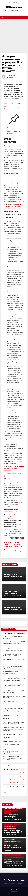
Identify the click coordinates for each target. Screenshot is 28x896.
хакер (5, 859)
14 (17, 779)
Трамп (5, 843)
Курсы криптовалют (15, 893)
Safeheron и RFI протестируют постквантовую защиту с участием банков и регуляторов (14, 678)
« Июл (4, 792)
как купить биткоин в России (12, 129)
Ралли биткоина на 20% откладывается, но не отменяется (14, 468)
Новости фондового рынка (10, 828)
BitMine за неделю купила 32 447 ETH (13, 696)
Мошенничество (7, 810)
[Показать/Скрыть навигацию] (15, 17)
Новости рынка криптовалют (10, 841)
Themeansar (14, 891)
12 (10, 779)
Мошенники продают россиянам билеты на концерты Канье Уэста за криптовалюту (13, 710)
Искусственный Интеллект (9, 826)
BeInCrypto (7, 535)
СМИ (17, 810)
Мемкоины (13, 839)
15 (20, 779)
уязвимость (21, 857)
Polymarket (7, 478)
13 (14, 779)
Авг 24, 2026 (8, 819)
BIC (10, 177)
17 (4, 782)
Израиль (13, 808)
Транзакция (15, 857)
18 (7, 782)
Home (8, 893)
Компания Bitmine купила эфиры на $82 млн (13, 609)
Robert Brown (12, 75)
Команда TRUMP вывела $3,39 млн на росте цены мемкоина (13, 576)
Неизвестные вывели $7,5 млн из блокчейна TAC (13, 863)
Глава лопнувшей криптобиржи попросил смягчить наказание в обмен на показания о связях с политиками (14, 635)
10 (4, 779)
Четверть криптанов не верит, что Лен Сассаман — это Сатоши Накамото (12, 531)
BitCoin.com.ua (14, 7)
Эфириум (9, 859)
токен (10, 857)
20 (14, 782)
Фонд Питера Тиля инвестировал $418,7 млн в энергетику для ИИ (13, 833)
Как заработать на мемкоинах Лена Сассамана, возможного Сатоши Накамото (13, 206)
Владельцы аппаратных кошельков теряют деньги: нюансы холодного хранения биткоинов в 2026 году (12, 743)
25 (7, 786)
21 (17, 782)
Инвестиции (16, 824)
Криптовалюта (19, 808)
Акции (12, 824)
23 (23, 782)
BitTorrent (20, 347)
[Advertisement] (14, 34)
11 (7, 779)
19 (10, 782)
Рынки (19, 841)
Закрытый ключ (7, 808)
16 (23, 779)
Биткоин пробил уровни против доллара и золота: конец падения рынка (13, 594)
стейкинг (6, 857)
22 (20, 782)
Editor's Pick (6, 824)
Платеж (13, 810)
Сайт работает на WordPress (9, 889)
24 (4, 786)
